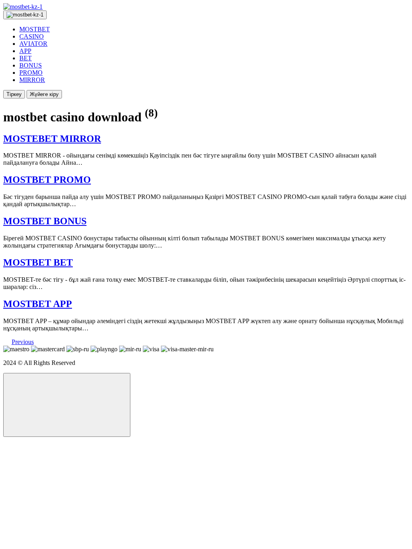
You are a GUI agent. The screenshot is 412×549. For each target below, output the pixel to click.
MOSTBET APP (37, 304)
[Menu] (25, 14)
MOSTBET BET (38, 262)
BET (25, 58)
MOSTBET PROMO (47, 179)
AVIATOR (33, 43)
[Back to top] (66, 405)
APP (25, 50)
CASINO (31, 36)
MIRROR (32, 79)
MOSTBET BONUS (45, 221)
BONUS (30, 65)
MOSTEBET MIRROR (52, 138)
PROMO (31, 72)
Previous (23, 341)
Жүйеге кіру (44, 94)
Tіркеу (14, 94)
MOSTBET (34, 29)
